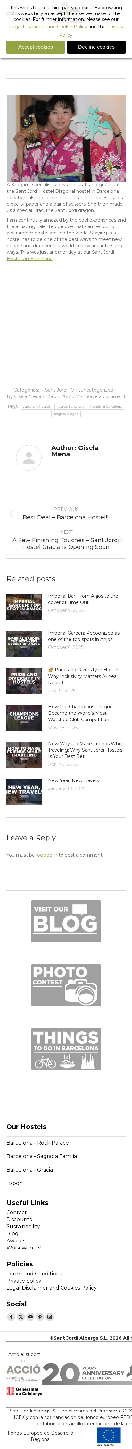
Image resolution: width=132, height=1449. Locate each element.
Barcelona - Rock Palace (37, 1143)
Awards (15, 1241)
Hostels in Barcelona (30, 258)
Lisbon (14, 1183)
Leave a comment (105, 396)
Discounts (19, 1219)
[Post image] (24, 607)
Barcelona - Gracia (29, 1170)
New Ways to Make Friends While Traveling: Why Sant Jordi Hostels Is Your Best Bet (86, 750)
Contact (16, 1212)
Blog (12, 1234)
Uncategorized (96, 390)
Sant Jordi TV (59, 390)
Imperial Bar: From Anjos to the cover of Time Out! (83, 599)
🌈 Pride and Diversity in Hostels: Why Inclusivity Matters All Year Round (84, 676)
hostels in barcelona (106, 406)
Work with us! (23, 1248)
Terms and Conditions (34, 1274)
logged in (46, 855)
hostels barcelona (71, 406)
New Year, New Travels (73, 780)
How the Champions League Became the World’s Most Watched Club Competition (80, 713)
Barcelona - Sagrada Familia (41, 1156)
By (24, 396)
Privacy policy (23, 1281)
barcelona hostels (37, 406)
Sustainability (23, 1226)
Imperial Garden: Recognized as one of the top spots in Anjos (84, 636)
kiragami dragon (66, 414)
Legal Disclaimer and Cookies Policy (51, 1288)
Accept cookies (35, 47)
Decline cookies (96, 47)
